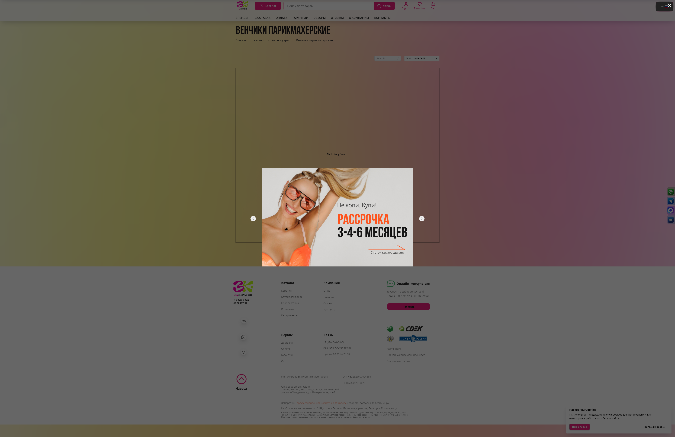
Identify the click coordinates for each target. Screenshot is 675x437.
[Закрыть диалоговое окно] (669, 5)
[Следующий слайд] (422, 218)
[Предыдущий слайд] (253, 218)
